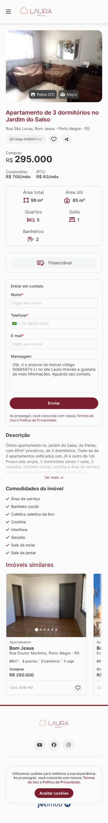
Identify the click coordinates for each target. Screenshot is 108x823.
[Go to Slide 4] (48, 630)
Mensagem (21, 356)
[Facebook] (54, 745)
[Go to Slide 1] (36, 629)
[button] (54, 66)
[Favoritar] (54, 139)
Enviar (54, 403)
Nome (17, 294)
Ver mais (52, 477)
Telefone (19, 315)
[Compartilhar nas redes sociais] (66, 139)
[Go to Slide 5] (52, 630)
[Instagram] (68, 745)
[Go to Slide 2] (41, 630)
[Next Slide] (97, 66)
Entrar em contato (27, 286)
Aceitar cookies (54, 793)
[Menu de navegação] (8, 11)
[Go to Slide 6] (56, 630)
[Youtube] (39, 745)
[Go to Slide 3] (44, 630)
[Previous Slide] (10, 66)
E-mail (17, 335)
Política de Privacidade (37, 420)
